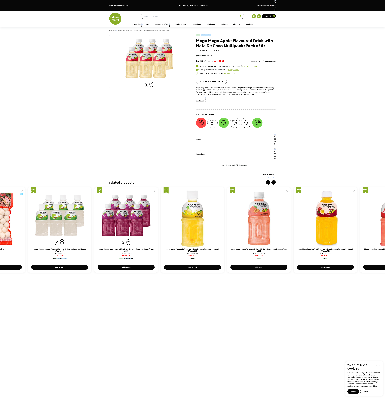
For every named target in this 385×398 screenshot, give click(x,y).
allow (353, 391)
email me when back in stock (211, 81)
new (148, 24)
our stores (113, 6)
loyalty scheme (233, 70)
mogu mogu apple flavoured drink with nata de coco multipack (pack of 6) (149, 30)
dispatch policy (229, 73)
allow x (378, 365)
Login (217, 115)
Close (238, 85)
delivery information (249, 66)
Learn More (373, 386)
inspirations (196, 24)
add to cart (59, 267)
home (113, 30)
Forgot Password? (217, 122)
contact (249, 24)
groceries (127, 16)
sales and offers (161, 24)
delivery (224, 24)
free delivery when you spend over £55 (193, 6)
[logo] (115, 19)
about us (237, 24)
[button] (273, 5)
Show (235, 107)
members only (180, 24)
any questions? (123, 6)
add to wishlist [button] (270, 61)
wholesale (211, 24)
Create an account (222, 134)
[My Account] (259, 16)
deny (366, 391)
